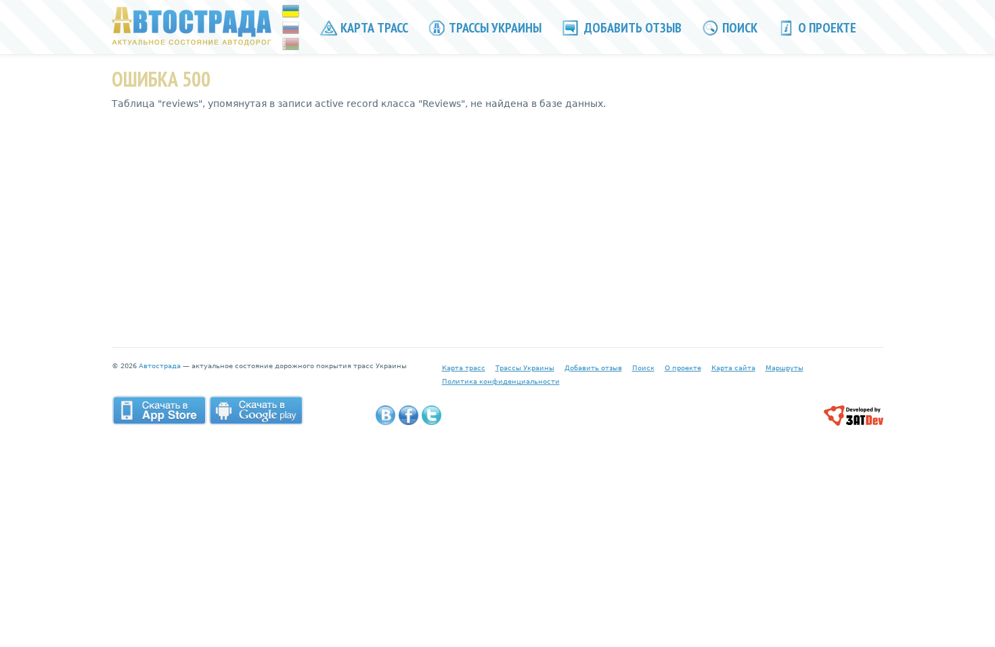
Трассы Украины (493, 28)
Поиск (738, 28)
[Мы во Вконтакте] (385, 415)
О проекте (825, 28)
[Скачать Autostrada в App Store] (159, 410)
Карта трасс (373, 28)
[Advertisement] (497, 218)
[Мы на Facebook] (408, 415)
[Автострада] (192, 25)
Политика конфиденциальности (501, 381)
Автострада (160, 366)
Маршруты (784, 368)
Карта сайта (733, 368)
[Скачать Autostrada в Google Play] (255, 410)
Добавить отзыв (631, 28)
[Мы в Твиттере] (431, 415)
